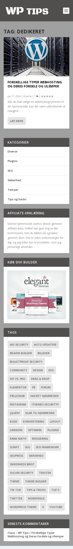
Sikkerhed (14, 180)
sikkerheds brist (22, 464)
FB (33, 387)
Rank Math (18, 438)
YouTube (56, 507)
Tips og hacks (17, 199)
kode (13, 421)
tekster (45, 473)
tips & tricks (36, 490)
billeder (44, 353)
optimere (35, 430)
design (38, 370)
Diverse (27, 96)
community (18, 370)
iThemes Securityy (45, 404)
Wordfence (36, 498)
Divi (51, 370)
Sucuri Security (21, 473)
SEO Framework (47, 447)
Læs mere (16, 121)
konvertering (33, 421)
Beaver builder (21, 353)
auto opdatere (45, 344)
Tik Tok (15, 490)
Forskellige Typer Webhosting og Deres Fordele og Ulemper (35, 84)
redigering (40, 438)
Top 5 (55, 490)
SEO (10, 171)
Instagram (18, 404)
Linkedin (16, 430)
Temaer (13, 190)
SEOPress (16, 456)
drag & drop (40, 379)
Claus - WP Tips (18, 533)
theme (14, 481)
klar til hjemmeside (40, 413)
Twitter (16, 498)
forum (46, 387)
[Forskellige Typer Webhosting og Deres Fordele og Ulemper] (36, 56)
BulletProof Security (26, 361)
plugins (53, 430)
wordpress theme (23, 507)
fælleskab (17, 396)
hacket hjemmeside (44, 396)
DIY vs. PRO (17, 379)
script (14, 447)
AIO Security (19, 344)
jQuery (15, 413)
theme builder (36, 481)
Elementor (18, 387)
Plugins (12, 161)
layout (55, 421)
